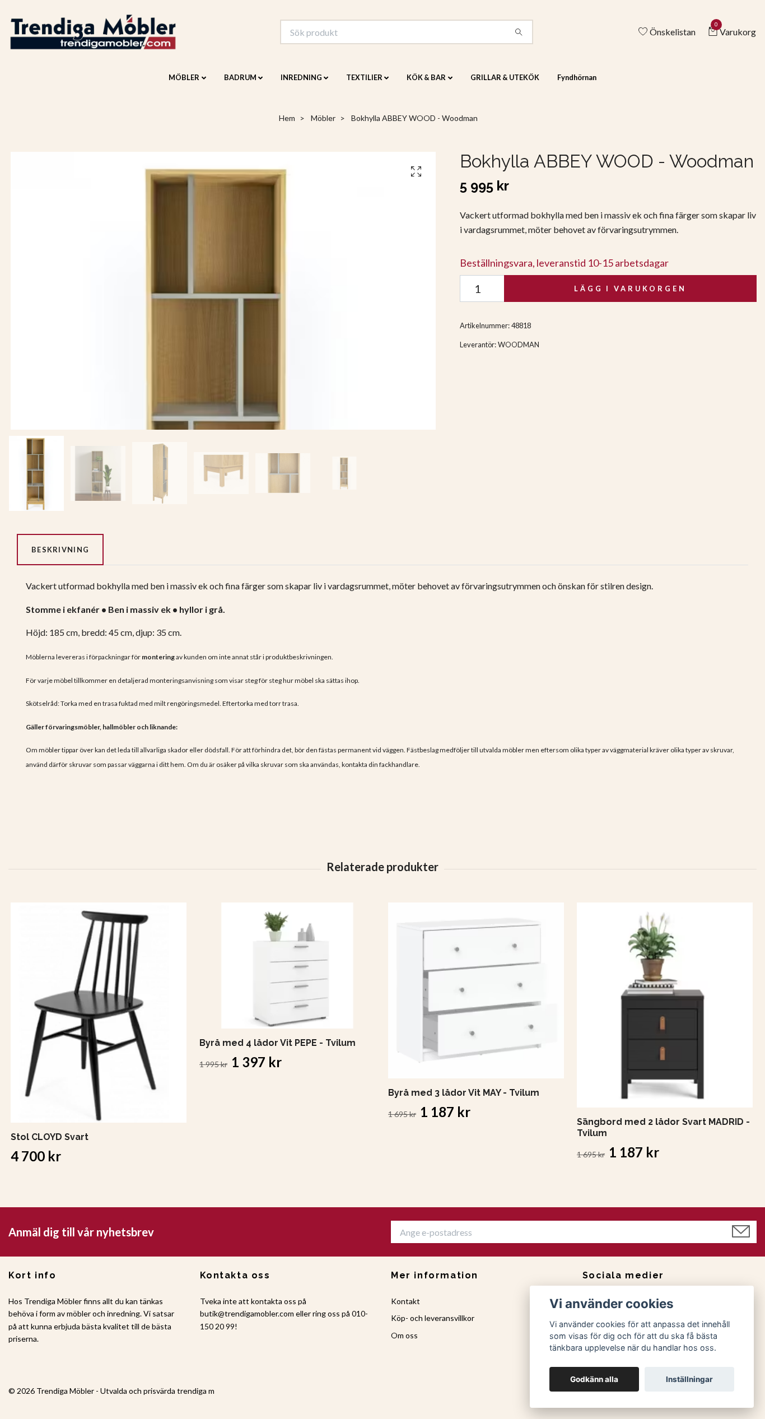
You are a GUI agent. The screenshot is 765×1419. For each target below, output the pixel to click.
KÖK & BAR (426, 85)
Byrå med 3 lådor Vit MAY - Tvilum (463, 1100)
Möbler (323, 126)
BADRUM (240, 85)
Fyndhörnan (576, 85)
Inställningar (689, 1379)
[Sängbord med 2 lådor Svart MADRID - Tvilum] (665, 1012)
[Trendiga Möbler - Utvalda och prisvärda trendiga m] (110, 35)
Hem (287, 126)
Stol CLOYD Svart (49, 1144)
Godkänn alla (594, 1379)
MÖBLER (184, 85)
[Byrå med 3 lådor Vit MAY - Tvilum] (476, 998)
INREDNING (301, 85)
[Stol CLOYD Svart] (98, 1020)
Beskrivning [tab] (60, 556)
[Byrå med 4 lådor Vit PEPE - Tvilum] (287, 973)
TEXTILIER (364, 85)
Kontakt (405, 1308)
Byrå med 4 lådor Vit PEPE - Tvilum (277, 1050)
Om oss (404, 1342)
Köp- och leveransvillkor (432, 1325)
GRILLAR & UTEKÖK (504, 85)
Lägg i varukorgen (630, 296)
